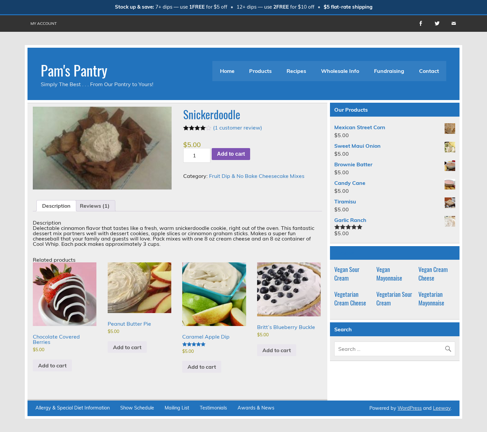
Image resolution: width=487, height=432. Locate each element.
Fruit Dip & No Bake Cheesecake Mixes (256, 176)
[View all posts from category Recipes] (451, 253)
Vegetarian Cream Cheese (350, 298)
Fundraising (389, 71)
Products (260, 71)
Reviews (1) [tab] (95, 205)
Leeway (442, 408)
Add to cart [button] (52, 365)
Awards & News (256, 407)
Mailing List (177, 407)
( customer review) (237, 127)
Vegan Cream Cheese (433, 273)
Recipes (296, 71)
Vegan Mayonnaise (389, 273)
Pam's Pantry (74, 70)
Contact (429, 71)
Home (227, 71)
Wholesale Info (340, 71)
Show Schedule (137, 407)
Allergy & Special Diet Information (72, 407)
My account (43, 23)
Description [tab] (56, 205)
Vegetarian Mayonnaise (431, 298)
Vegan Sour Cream (346, 273)
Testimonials (213, 407)
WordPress (410, 408)
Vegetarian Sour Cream (394, 298)
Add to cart (231, 154)
